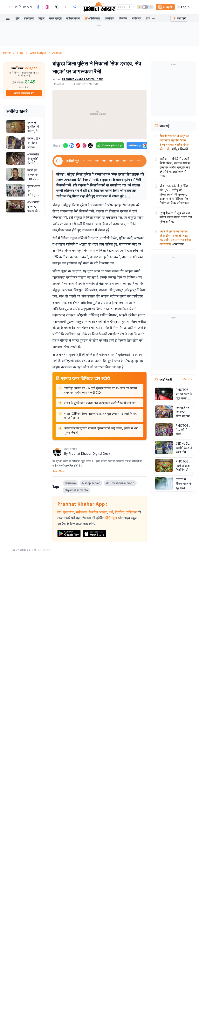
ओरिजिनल (94, 18)
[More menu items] (153, 18)
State (20, 52)
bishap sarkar (91, 483)
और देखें (186, 379)
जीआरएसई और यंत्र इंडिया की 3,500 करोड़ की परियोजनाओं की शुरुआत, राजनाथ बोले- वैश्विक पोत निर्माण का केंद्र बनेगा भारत (174, 194)
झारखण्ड (29, 18)
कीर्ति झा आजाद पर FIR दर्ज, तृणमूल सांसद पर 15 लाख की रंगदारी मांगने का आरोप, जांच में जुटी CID (100, 390)
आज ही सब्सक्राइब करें (23, 93)
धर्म (111, 512)
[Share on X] (90, 145)
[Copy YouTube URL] (78, 145)
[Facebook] (38, 7)
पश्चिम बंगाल (73, 18)
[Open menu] (8, 18)
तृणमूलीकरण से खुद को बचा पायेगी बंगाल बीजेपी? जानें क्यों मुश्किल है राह (176, 217)
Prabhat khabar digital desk (82, 79)
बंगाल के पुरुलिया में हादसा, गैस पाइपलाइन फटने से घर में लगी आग (100, 403)
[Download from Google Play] (69, 533)
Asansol (57, 52)
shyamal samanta (76, 490)
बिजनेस (123, 18)
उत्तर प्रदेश (55, 18)
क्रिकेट (119, 512)
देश (59, 512)
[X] (56, 7)
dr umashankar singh (120, 483)
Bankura (70, 483)
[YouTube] (65, 7)
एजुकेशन (109, 18)
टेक (148, 18)
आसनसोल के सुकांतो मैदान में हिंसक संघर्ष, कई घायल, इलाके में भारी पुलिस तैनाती (101, 430)
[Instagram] (47, 7)
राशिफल (131, 512)
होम (17, 18)
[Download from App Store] (94, 533)
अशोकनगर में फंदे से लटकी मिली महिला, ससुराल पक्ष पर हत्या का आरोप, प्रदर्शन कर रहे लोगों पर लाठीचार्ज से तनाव (175, 167)
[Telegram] (75, 7)
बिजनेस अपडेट (98, 512)
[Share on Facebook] (71, 145)
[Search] (130, 7)
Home (7, 52)
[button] (99, 114)
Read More (58, 471)
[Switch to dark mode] (145, 7)
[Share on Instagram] (84, 145)
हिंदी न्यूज (111, 518)
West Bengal (38, 52)
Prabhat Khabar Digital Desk (89, 453)
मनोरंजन (136, 18)
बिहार (41, 18)
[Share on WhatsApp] (65, 145)
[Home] (99, 7)
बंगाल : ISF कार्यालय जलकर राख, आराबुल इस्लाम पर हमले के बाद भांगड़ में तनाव (100, 415)
